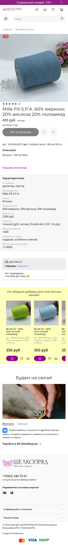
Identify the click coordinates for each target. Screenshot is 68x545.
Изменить (22, 266)
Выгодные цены (25, 29)
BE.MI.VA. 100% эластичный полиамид (14, 331)
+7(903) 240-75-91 (14, 476)
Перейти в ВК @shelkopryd (20, 444)
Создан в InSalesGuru (13, 533)
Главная (7, 29)
